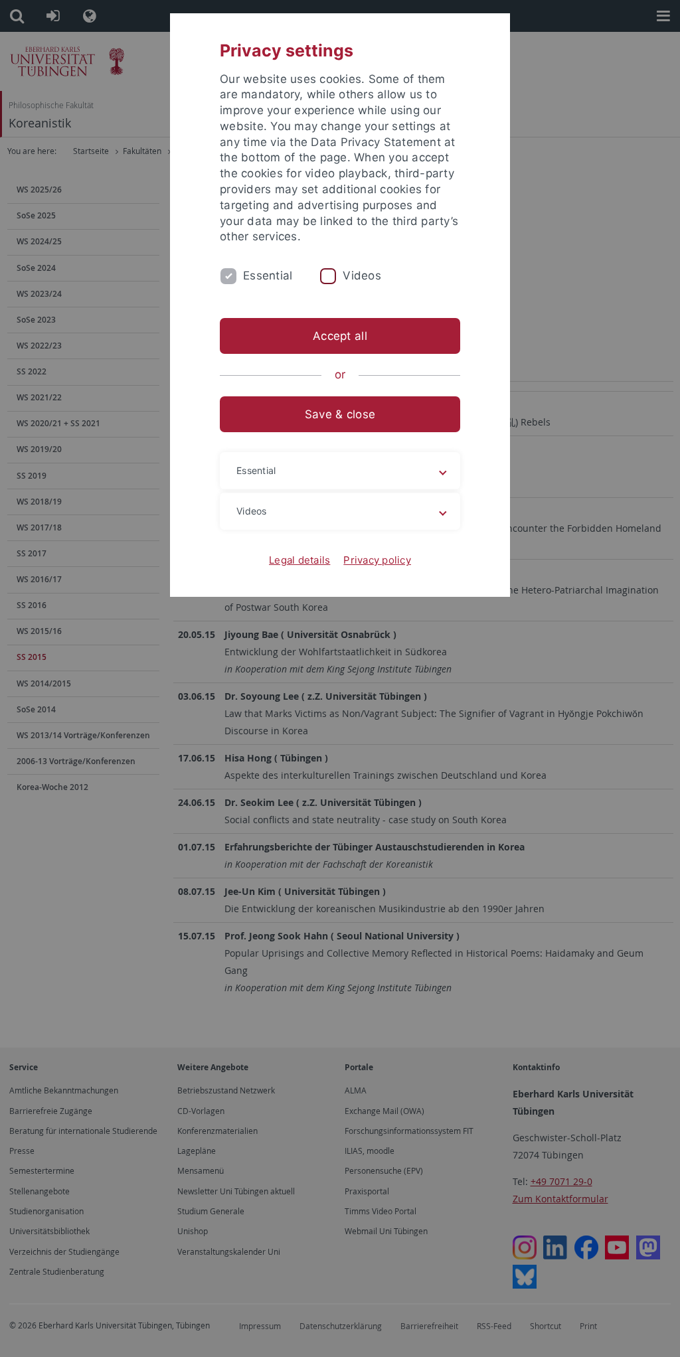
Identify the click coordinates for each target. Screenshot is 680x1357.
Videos (362, 275)
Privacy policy (377, 560)
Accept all (340, 336)
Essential (267, 275)
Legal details (299, 560)
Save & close (340, 414)
